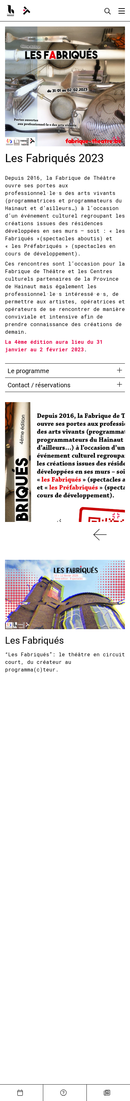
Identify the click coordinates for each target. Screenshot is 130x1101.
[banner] (26, 10)
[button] (100, 534)
